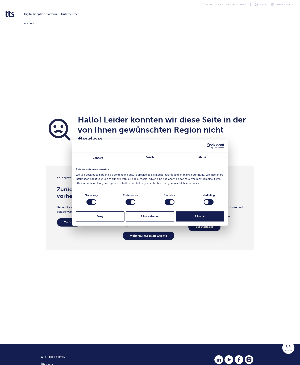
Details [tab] (150, 157)
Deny (100, 216)
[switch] (130, 202)
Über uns (208, 4)
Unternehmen (70, 14)
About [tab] (202, 157)
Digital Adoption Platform (40, 14)
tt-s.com (29, 23)
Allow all (200, 216)
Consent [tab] (98, 157)
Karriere (241, 4)
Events (219, 4)
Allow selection (150, 216)
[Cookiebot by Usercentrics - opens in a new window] (209, 146)
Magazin (230, 4)
